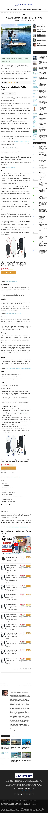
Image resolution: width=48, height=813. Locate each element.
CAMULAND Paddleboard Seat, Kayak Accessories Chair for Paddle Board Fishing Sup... (43, 235)
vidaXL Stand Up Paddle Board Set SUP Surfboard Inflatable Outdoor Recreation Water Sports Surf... (11, 579)
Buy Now (8, 272)
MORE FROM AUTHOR (15, 736)
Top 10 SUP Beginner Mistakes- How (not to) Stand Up (18, 368)
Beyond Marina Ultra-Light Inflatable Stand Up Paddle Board (43, 102)
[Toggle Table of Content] (13, 94)
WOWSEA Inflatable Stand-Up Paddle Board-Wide (17, 527)
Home (8, 9)
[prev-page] (1, 764)
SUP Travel (15, 9)
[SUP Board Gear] (24, 4)
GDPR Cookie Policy (18, 804)
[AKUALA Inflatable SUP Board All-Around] (35, 58)
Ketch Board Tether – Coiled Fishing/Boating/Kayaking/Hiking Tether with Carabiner (43, 148)
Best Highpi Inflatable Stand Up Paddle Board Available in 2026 (15, 760)
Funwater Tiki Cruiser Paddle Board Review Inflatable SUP (42, 91)
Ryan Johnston (40, 39)
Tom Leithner (17, 20)
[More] (11, 677)
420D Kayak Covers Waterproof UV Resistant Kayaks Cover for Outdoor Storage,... (42, 218)
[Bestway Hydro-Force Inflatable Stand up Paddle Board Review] (35, 131)
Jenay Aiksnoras (40, 34)
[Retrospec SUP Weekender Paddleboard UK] (26, 755)
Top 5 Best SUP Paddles (36, 9)
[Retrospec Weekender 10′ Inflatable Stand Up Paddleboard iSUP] (35, 137)
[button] (45, 9)
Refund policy (34, 804)
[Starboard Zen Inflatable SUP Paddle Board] (35, 63)
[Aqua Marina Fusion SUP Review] (35, 120)
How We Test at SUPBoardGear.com (7, 800)
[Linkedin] (15, 730)
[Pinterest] (8, 677)
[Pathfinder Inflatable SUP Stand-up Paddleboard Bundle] (35, 109)
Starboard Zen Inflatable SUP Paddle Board (43, 62)
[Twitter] (5, 677)
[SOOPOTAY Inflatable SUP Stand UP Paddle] (35, 76)
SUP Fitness (20, 9)
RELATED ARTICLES (5, 736)
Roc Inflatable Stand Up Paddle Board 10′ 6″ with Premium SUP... (43, 155)
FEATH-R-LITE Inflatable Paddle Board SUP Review (43, 78)
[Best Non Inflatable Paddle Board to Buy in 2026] (16, 742)
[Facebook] (2, 677)
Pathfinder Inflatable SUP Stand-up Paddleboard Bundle (42, 108)
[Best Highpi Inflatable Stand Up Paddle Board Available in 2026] (16, 755)
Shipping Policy (27, 803)
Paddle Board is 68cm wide (22, 412)
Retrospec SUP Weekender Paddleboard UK (26, 760)
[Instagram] (13, 730)
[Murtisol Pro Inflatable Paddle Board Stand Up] (35, 69)
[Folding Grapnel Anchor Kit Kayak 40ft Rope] (35, 169)
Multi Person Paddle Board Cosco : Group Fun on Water (26, 747)
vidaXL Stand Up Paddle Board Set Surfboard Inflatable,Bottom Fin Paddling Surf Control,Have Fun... (12, 569)
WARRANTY (21, 803)
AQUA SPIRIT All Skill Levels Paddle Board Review (42, 124)
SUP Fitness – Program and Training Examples (28, 800)
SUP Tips (14, 805)
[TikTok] (27, 794)
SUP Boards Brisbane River (6, 685)
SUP (11, 9)
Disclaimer (16, 800)
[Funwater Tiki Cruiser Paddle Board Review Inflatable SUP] (35, 92)
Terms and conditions (27, 804)
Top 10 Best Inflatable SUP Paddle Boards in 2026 (9, 803)
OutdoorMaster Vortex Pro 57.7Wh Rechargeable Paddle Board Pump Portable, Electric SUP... (43, 182)
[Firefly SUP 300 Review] (5, 755)
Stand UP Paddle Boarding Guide (6, 801)
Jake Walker (40, 29)
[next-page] (3, 764)
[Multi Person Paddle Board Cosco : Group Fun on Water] (26, 742)
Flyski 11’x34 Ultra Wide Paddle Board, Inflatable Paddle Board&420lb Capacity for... (43, 227)
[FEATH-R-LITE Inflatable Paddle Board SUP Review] (35, 79)
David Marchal (40, 25)
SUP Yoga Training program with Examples (20, 801)
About (24, 9)
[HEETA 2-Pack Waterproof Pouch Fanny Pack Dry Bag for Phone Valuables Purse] (35, 196)
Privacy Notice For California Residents (7, 804)
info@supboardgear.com (26, 790)
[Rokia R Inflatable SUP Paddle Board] (35, 117)
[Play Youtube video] (16, 544)
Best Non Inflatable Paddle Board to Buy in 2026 (15, 747)
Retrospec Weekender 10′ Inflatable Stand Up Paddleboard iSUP (43, 136)
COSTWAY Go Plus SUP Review (13, 477)
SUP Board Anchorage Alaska (25, 685)
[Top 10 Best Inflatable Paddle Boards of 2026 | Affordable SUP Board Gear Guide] (5, 742)
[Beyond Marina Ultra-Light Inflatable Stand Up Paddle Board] (35, 106)
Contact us (29, 9)
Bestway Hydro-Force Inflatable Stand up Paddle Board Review (42, 130)
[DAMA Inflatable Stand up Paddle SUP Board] (35, 99)
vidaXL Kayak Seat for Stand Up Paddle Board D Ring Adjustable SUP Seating (12, 559)
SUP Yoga (29, 805)
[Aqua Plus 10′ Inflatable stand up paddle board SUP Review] (35, 85)
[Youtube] (33, 794)
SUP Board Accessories (11, 281)
